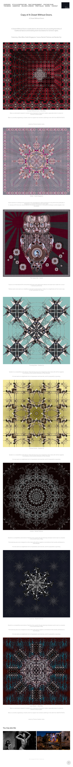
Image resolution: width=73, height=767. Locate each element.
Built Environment (35, 4)
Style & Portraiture (19, 4)
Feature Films (48, 4)
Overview (7, 4)
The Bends (7, 6)
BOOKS (47, 6)
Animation (16, 6)
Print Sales (39, 6)
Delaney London (28, 6)
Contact (55, 6)
